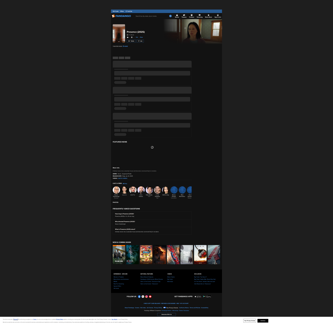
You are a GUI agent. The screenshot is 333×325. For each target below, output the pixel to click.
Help (177, 303)
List (141, 41)
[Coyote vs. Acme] (200, 254)
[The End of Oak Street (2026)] (186, 254)
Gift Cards (115, 11)
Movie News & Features (146, 277)
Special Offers (117, 286)
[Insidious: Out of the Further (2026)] (132, 254)
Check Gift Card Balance (152, 303)
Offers (122, 11)
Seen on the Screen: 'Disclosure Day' (150, 281)
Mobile (115, 281)
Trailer (132, 41)
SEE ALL (125, 183)
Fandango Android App (207, 296)
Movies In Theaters (119, 277)
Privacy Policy (158, 308)
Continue (263, 321)
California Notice (184, 308)
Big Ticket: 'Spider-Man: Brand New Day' (205, 279)
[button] (166, 315)
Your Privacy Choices (172, 308)
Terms (34, 319)
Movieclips (170, 281)
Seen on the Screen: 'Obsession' (149, 284)
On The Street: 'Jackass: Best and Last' (204, 281)
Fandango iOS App (198, 296)
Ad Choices (150, 308)
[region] (166, 321)
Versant (16, 319)
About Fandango (129, 308)
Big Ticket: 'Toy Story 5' (200, 277)
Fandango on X (143, 296)
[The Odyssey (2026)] (159, 254)
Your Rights (114, 319)
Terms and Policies (195, 308)
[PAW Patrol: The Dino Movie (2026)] (146, 254)
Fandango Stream (166, 310)
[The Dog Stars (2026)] (119, 254)
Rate (141, 37)
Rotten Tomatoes (184, 310)
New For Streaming (119, 284)
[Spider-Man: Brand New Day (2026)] (173, 254)
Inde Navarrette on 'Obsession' (202, 284)
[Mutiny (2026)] (214, 254)
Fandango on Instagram (146, 296)
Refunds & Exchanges (168, 303)
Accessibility (204, 308)
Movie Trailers (171, 277)
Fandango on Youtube (150, 296)
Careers (137, 308)
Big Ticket (170, 279)
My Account (184, 303)
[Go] (170, 16)
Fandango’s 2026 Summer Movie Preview (151, 279)
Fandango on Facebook (139, 296)
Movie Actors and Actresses (121, 279)
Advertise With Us (166, 314)
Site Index (143, 308)
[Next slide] (191, 194)
